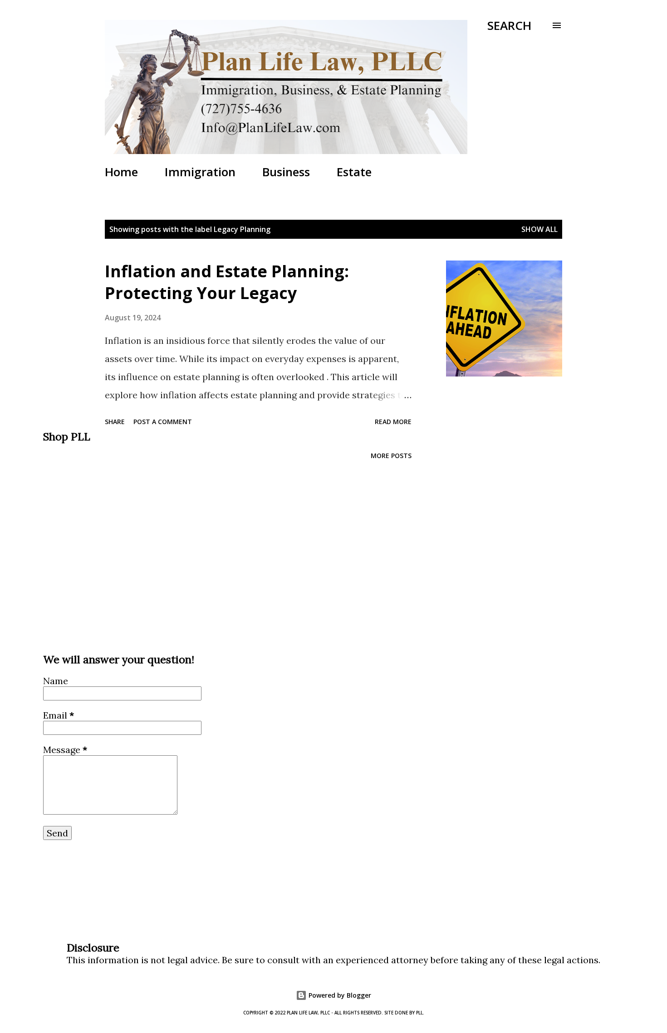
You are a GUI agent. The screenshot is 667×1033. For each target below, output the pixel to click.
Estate (354, 172)
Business (286, 172)
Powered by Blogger (339, 995)
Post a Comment (162, 421)
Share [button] (115, 421)
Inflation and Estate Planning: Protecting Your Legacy (227, 282)
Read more (393, 421)
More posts (391, 455)
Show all (539, 229)
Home (121, 172)
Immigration (200, 172)
